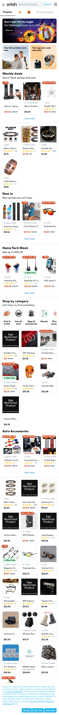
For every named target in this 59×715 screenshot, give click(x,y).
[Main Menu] (3, 4)
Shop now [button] (9, 30)
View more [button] (29, 118)
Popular (7, 12)
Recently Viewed (44, 12)
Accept (26, 710)
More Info (50, 710)
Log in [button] (48, 4)
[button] (43, 4)
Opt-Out (38, 710)
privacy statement (14, 691)
